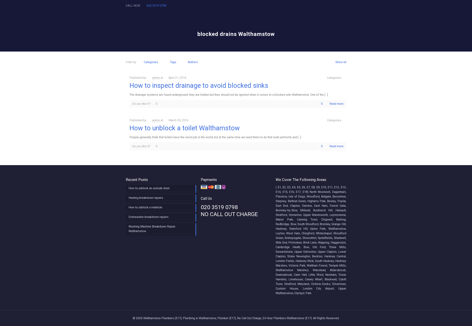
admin (156, 78)
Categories (151, 62)
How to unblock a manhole (145, 207)
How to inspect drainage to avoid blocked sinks (198, 85)
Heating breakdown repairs (146, 198)
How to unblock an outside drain (149, 188)
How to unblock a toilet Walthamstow (184, 128)
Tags (173, 62)
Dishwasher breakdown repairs (149, 217)
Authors (193, 62)
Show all (340, 62)
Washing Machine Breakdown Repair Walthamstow (152, 229)
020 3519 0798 (156, 5)
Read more (336, 103)
